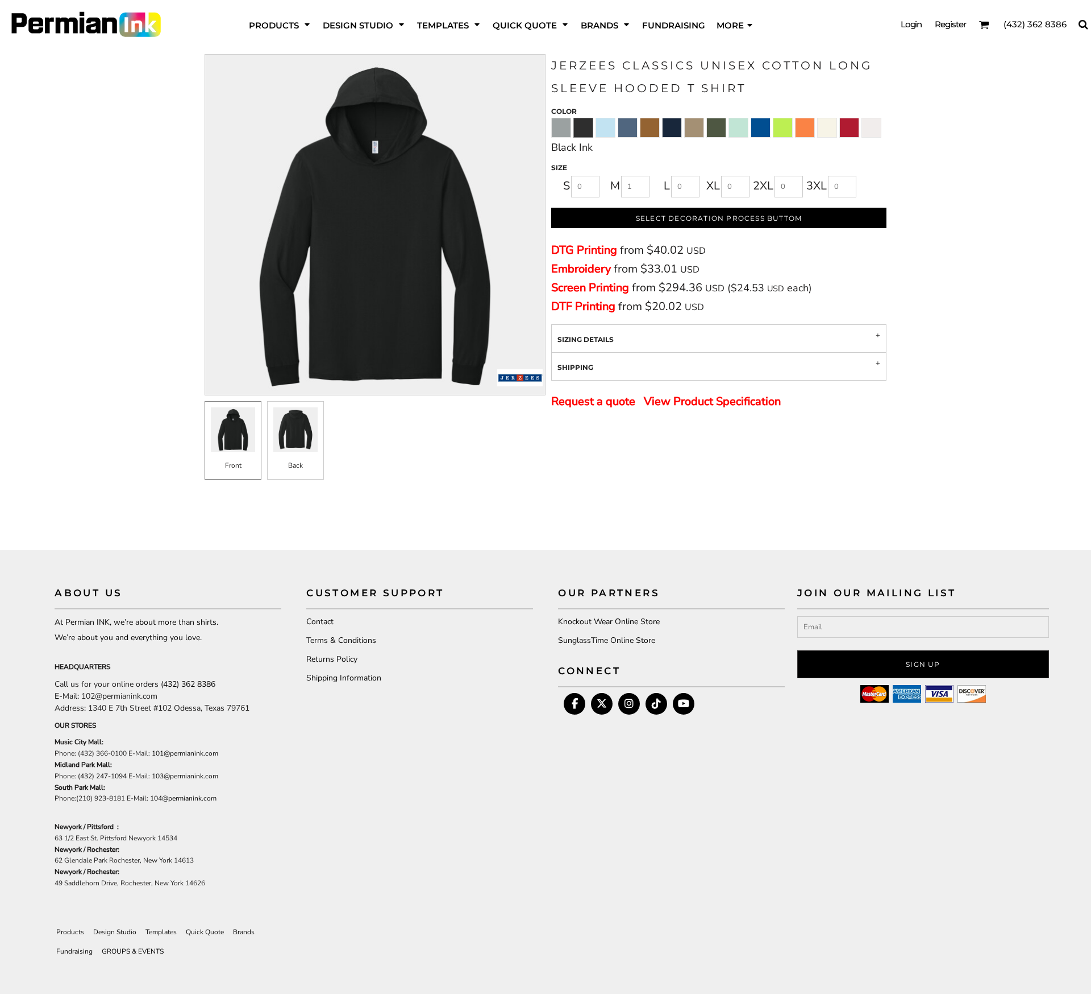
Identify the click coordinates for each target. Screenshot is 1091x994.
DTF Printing (583, 306)
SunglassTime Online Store (606, 640)
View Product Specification (712, 401)
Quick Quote (205, 932)
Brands (244, 932)
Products (70, 932)
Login (911, 24)
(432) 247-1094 (102, 776)
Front (233, 465)
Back (295, 465)
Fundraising (74, 951)
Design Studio (114, 932)
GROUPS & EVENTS (133, 951)
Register (950, 24)
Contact (320, 621)
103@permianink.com (185, 776)
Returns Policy (331, 659)
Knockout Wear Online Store (609, 621)
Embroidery (581, 269)
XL (713, 185)
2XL (763, 185)
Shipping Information (343, 678)
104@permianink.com (183, 798)
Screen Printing (590, 287)
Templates (161, 932)
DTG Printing (584, 250)
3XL (816, 185)
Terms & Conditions (341, 640)
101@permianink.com (185, 753)
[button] (280, 24)
